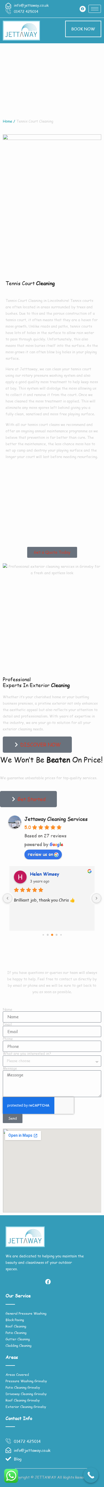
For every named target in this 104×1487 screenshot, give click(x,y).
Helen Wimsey (44, 874)
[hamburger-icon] (94, 9)
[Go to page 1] (48, 935)
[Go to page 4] (61, 934)
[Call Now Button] (90, 1475)
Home (7, 121)
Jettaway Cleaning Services (56, 819)
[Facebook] (83, 9)
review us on (40, 854)
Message (10, 1068)
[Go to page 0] (43, 934)
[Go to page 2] (52, 935)
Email (7, 1024)
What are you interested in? (27, 1053)
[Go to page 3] (56, 935)
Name (7, 1009)
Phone (8, 1039)
